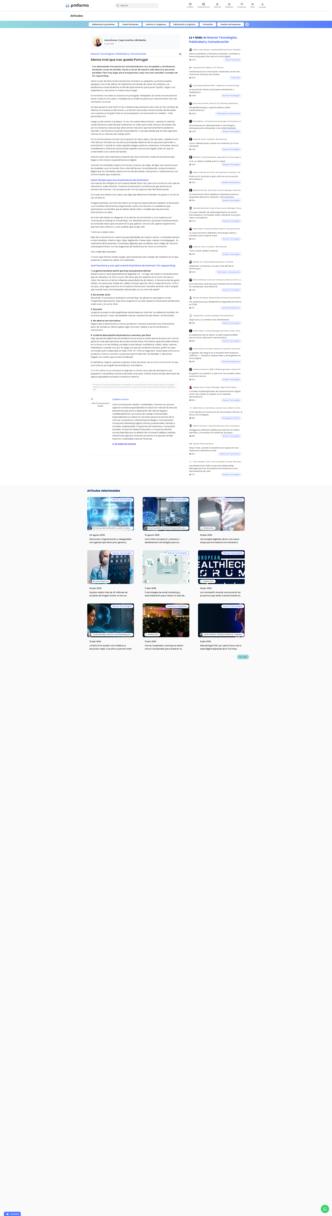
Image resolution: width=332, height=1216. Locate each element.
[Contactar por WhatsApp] (325, 1209)
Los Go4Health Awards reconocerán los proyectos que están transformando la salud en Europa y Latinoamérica (220, 595)
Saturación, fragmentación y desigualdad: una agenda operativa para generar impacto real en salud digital (110, 542)
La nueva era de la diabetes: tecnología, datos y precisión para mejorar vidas (213, 234)
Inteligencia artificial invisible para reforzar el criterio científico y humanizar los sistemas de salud (214, 431)
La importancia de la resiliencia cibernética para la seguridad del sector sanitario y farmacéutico (214, 195)
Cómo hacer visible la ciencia (203, 250)
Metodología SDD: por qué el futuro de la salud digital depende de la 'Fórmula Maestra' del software (220, 649)
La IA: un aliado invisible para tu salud (207, 161)
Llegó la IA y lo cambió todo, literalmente (209, 319)
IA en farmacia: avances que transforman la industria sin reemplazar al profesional (215, 285)
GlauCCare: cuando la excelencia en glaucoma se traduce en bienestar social (214, 449)
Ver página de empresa (124, 444)
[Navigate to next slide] (247, 24)
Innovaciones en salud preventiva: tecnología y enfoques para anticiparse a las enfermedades (212, 126)
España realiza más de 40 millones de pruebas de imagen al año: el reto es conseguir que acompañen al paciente (109, 595)
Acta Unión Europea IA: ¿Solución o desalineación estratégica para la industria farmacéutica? (162, 542)
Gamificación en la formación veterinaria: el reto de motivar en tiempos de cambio (214, 73)
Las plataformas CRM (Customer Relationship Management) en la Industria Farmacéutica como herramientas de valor (213, 468)
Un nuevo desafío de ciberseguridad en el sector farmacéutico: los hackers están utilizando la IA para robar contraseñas (214, 215)
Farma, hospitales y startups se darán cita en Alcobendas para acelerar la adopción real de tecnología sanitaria (164, 649)
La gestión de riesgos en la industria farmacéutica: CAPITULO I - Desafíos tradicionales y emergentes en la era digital (215, 355)
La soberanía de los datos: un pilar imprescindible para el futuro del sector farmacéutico (213, 336)
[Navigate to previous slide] (85, 24)
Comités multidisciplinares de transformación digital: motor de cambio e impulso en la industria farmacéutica (215, 394)
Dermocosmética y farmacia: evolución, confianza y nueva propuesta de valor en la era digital (214, 55)
